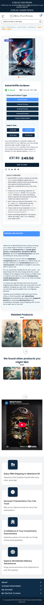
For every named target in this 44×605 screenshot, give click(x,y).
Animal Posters (21, 27)
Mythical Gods (13, 210)
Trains (26, 217)
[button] (7, 56)
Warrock (33, 208)
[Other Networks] (18, 169)
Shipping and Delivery (13, 233)
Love (16, 203)
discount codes (24, 5)
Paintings (29, 193)
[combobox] (22, 22)
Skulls (10, 195)
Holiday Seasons (14, 193)
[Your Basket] (40, 16)
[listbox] (22, 109)
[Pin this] (15, 169)
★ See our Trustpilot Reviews (22, 10)
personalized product (12, 147)
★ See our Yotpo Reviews (22, 2)
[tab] (22, 233)
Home (3, 27)
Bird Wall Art (32, 27)
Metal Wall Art (11, 27)
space (10, 180)
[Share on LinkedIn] (12, 169)
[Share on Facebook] (6, 169)
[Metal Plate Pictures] (21, 16)
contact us (32, 151)
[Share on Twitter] (9, 169)
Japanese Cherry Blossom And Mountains (21, 211)
